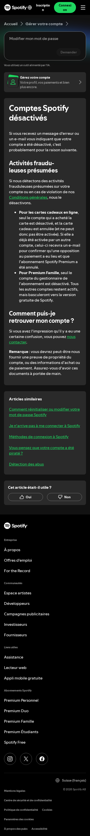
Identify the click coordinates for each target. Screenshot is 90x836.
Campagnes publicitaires (26, 614)
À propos (12, 549)
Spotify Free (15, 742)
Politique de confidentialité (21, 810)
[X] (26, 759)
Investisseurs (15, 624)
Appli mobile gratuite (23, 678)
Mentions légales (14, 791)
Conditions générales (28, 197)
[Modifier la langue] (30, 7)
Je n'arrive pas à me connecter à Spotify (44, 425)
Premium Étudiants (21, 731)
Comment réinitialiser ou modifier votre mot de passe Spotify (44, 411)
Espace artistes (17, 593)
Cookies (47, 810)
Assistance (13, 657)
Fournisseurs (15, 635)
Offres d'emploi (18, 560)
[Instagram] (10, 759)
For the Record (17, 570)
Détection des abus (26, 464)
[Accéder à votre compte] (78, 82)
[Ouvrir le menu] (83, 7)
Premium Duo (16, 710)
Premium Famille (19, 721)
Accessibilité (39, 829)
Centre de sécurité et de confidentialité (28, 800)
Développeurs (17, 603)
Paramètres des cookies (19, 819)
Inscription (43, 7)
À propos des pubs (16, 829)
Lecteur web (15, 667)
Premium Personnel (21, 700)
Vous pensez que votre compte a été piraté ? (41, 450)
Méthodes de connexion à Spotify (38, 436)
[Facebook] (42, 759)
